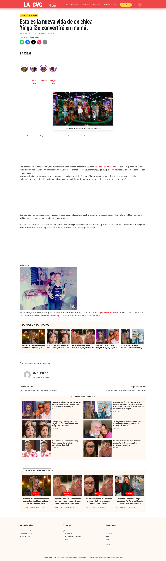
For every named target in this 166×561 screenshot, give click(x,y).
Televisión (96, 4)
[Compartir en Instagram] (39, 42)
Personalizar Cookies (26, 533)
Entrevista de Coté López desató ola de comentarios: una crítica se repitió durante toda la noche (83, 348)
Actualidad (106, 4)
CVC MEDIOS (40, 372)
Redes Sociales (85, 4)
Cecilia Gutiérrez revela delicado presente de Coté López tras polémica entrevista (127, 443)
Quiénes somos (67, 531)
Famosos (115, 4)
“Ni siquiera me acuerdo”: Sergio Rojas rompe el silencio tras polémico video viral (65, 443)
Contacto (65, 539)
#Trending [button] (124, 4)
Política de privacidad (26, 531)
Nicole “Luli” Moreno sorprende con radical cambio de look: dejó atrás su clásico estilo (33, 347)
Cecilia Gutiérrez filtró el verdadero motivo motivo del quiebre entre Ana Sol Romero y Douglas (107, 348)
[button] (83, 109)
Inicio (67, 4)
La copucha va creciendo (29, 15)
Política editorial (67, 533)
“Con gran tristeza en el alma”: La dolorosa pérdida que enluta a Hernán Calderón (127, 423)
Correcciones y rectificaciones (72, 536)
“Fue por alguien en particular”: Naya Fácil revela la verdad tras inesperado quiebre (58, 347)
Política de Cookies (25, 536)
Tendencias (109, 542)
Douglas (43, 80)
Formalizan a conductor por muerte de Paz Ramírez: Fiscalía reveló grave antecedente (130, 501)
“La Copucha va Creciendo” (106, 166)
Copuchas (109, 533)
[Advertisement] (82, 149)
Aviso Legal (66, 542)
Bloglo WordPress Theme (115, 557)
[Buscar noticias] (140, 5)
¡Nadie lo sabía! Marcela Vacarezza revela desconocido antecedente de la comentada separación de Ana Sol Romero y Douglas (132, 349)
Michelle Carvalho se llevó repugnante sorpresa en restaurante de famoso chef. (66, 315)
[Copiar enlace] (45, 42)
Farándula (74, 4)
